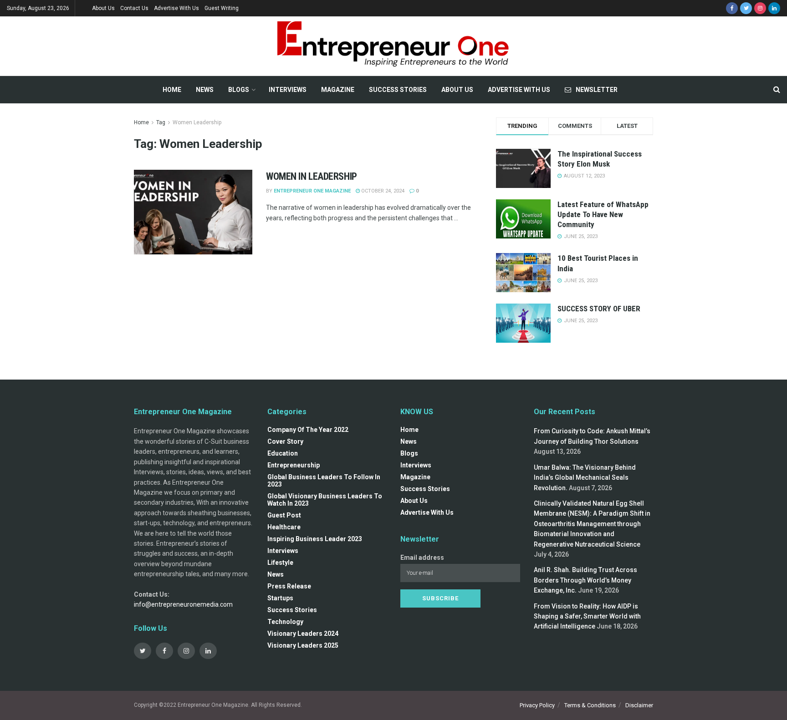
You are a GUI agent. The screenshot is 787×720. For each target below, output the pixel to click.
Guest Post (284, 515)
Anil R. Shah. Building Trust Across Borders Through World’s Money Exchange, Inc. (585, 580)
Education (282, 453)
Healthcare (284, 527)
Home (172, 89)
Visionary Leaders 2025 (302, 645)
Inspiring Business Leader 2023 (314, 539)
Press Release (289, 586)
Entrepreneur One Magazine (312, 191)
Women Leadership (197, 122)
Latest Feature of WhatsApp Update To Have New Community (603, 214)
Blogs (238, 89)
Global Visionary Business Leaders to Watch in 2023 (324, 499)
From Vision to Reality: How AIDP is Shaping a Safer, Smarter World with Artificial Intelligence (587, 616)
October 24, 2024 (382, 191)
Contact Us (134, 8)
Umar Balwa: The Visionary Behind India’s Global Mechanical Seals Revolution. (585, 478)
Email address (422, 557)
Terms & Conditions (590, 705)
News (205, 89)
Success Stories (398, 89)
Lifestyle (280, 562)
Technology (285, 621)
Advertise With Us (176, 8)
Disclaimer (639, 705)
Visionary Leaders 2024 (302, 633)
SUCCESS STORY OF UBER (598, 308)
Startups (280, 598)
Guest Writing (221, 8)
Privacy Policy (537, 705)
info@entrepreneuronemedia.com (183, 604)
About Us (103, 8)
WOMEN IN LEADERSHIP (311, 176)
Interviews (288, 89)
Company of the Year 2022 (307, 429)
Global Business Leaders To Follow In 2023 (323, 480)
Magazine (337, 89)
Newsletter (597, 89)
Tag (160, 122)
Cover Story (285, 441)
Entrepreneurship (293, 465)
